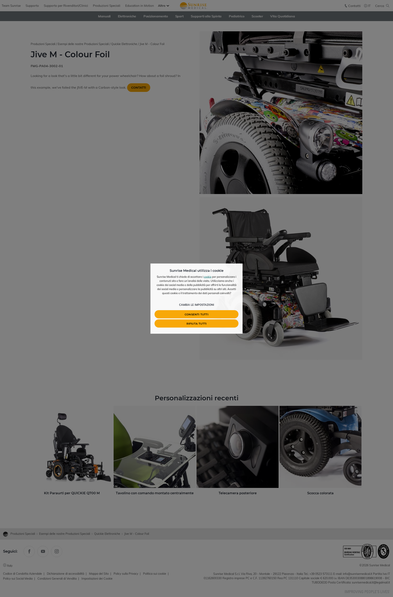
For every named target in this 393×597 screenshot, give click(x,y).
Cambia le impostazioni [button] (196, 304)
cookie (207, 276)
